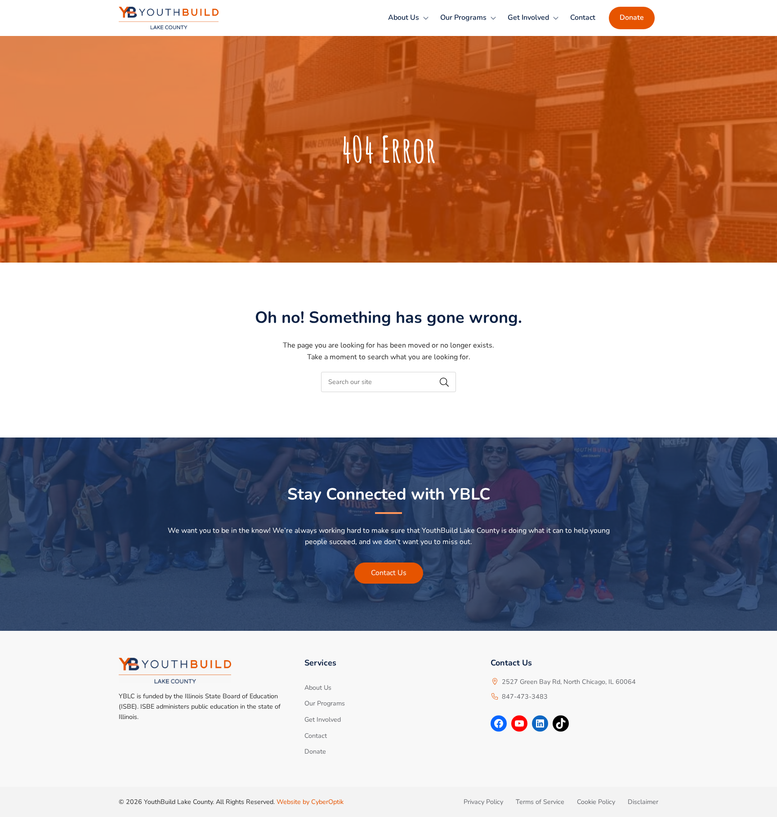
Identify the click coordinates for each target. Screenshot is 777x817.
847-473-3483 (525, 696)
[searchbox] (388, 382)
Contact (582, 17)
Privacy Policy (483, 801)
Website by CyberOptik (310, 801)
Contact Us (388, 573)
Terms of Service (540, 801)
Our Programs (463, 17)
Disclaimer (643, 801)
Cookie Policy (596, 801)
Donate (632, 17)
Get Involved (528, 17)
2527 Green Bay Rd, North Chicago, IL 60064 (569, 681)
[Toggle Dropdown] (425, 18)
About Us (403, 17)
